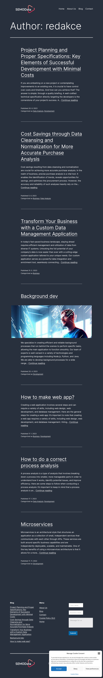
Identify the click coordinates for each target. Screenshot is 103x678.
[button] (99, 653)
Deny (75, 669)
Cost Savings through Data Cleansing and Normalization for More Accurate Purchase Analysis (51, 146)
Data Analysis (38, 111)
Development (49, 111)
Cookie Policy (74, 674)
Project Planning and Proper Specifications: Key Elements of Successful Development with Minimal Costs (51, 62)
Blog (81, 9)
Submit (73, 633)
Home (61, 9)
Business (36, 198)
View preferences (92, 669)
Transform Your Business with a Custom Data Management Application (49, 227)
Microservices (37, 524)
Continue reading (69, 100)
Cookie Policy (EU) (47, 618)
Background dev (39, 296)
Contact (89, 9)
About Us (71, 9)
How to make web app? (47, 397)
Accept (59, 669)
